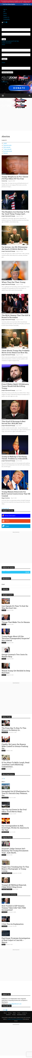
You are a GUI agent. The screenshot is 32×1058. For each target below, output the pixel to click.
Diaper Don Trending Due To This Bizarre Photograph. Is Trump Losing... (15, 869)
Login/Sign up (26, 4)
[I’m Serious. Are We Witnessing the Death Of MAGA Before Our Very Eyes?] (16, 235)
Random (5, 153)
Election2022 (4, 732)
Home (5, 13)
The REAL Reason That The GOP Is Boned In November (16, 316)
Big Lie (3, 750)
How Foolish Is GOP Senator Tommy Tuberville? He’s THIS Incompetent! (14, 908)
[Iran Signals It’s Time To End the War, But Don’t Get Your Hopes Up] (16, 601)
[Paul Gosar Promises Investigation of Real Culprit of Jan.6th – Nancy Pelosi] (16, 933)
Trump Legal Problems (7, 873)
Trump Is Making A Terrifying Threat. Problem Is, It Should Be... (15, 457)
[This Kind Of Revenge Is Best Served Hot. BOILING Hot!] (16, 409)
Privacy (9, 1013)
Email (3, 584)
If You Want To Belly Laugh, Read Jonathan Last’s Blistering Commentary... (15, 764)
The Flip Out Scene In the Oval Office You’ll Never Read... (14, 810)
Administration (5, 832)
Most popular (6, 147)
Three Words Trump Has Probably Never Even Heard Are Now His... (16, 351)
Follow (27, 572)
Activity (14, 1014)
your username (6, 32)
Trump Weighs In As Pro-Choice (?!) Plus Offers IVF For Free (15, 177)
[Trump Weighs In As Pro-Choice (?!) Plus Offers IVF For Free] (16, 165)
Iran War (4, 610)
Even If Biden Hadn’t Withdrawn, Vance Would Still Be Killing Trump (15, 386)
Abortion (4, 173)
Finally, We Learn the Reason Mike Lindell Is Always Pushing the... (15, 746)
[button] (2, 95)
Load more (5, 508)
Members (8, 1014)
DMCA (14, 1013)
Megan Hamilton (6, 498)
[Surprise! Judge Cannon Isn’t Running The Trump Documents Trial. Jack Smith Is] (16, 843)
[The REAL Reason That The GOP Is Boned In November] (16, 303)
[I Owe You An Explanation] (16, 919)
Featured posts (7, 145)
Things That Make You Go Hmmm (16, 622)
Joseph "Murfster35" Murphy (8, 216)
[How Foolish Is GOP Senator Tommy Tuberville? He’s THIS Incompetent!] (16, 901)
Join (4, 11)
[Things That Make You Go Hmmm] (16, 617)
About (5, 15)
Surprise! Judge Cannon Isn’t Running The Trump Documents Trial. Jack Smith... (15, 850)
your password (6, 37)
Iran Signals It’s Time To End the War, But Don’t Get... (15, 607)
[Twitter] (5, 22)
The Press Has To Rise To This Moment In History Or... (14, 729)
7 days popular (7, 149)
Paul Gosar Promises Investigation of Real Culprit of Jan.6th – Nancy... (16, 940)
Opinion (4, 624)
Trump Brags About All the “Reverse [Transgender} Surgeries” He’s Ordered (16, 638)
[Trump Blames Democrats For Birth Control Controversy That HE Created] (16, 480)
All (4, 778)
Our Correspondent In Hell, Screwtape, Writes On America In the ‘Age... (15, 828)
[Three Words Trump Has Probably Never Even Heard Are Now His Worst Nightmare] (16, 338)
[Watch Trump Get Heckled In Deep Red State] (16, 666)
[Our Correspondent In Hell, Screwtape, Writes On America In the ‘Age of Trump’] (16, 821)
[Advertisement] (16, 117)
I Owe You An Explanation (13, 924)
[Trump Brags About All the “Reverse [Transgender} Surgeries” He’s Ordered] (16, 631)
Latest (5, 143)
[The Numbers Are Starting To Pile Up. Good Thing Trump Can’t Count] (16, 200)
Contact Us (6, 17)
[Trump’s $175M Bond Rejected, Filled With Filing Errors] (16, 880)
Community (6, 19)
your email (4, 52)
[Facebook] (3, 22)
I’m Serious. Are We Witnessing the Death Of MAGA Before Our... (15, 248)
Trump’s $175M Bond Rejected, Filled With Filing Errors (14, 886)
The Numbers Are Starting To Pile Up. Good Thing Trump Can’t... (15, 213)
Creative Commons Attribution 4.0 (15, 1019)
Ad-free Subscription (9, 4)
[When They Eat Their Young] (16, 270)
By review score (7, 151)
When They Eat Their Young (13, 282)
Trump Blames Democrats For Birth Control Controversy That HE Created (16, 494)
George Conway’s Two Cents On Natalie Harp (14, 655)
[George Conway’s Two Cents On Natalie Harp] (16, 650)
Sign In (5, 9)
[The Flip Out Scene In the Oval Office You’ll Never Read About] (16, 804)
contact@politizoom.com (14, 1003)
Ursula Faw (4, 180)
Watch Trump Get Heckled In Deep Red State (16, 672)
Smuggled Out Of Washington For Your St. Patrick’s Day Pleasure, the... (15, 793)
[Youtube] (6, 22)
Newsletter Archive (21, 1014)
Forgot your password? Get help (10, 41)
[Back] (2, 24)
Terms (3, 44)
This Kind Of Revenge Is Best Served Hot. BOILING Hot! (13, 422)
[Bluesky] (2, 22)
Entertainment (5, 797)
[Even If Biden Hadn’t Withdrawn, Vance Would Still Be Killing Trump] (16, 373)
